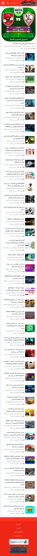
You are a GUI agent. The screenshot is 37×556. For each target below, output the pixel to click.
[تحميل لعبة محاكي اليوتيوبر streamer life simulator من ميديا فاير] (18, 377)
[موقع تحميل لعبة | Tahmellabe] (28, 3)
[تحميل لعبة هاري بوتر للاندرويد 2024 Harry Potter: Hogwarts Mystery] (18, 341)
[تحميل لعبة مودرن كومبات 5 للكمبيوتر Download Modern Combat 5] (18, 365)
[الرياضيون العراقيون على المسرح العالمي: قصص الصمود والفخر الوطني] (18, 199)
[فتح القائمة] (3, 3)
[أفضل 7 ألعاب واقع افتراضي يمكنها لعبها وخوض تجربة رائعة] (18, 57)
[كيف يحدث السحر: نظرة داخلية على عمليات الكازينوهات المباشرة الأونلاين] (18, 232)
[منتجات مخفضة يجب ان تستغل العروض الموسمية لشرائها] (18, 268)
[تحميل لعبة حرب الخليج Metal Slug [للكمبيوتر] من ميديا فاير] (18, 303)
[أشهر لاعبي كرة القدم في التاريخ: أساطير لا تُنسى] (18, 211)
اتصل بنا (18, 528)
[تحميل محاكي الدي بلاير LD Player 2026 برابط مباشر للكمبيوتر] (18, 90)
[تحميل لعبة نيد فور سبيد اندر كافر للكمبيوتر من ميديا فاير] (18, 389)
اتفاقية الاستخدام (19, 532)
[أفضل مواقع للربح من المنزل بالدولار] (18, 79)
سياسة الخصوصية (18, 536)
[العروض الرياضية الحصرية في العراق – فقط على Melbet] (18, 163)
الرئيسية (18, 524)
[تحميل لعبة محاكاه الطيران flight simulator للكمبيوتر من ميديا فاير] (18, 424)
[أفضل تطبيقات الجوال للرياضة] (18, 257)
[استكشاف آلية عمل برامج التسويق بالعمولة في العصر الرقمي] (18, 116)
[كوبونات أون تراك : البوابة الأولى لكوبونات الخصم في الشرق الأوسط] (18, 291)
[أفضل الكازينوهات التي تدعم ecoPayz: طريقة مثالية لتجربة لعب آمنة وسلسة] (18, 245)
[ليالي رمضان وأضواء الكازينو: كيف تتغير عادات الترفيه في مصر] (18, 140)
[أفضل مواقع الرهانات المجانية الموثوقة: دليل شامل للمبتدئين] (18, 280)
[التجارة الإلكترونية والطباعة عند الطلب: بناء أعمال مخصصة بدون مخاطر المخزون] (18, 103)
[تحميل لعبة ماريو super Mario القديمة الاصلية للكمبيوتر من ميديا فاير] (18, 436)
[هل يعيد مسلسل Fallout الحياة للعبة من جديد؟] (18, 69)
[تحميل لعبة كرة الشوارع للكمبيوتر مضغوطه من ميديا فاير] (18, 448)
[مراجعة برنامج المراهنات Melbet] (18, 221)
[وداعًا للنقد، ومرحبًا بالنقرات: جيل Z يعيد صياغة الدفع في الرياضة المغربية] (18, 152)
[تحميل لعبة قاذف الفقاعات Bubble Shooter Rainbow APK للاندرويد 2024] (18, 485)
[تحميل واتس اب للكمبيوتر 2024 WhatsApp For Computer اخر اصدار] (18, 328)
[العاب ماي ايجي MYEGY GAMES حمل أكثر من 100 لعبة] (18, 315)
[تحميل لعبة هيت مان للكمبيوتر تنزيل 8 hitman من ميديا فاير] (18, 353)
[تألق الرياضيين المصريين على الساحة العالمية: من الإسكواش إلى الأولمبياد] (18, 175)
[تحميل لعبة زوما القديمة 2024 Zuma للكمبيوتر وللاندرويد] (18, 510)
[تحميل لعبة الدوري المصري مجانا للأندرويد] (18, 29)
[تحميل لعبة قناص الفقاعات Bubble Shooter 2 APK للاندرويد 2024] (18, 460)
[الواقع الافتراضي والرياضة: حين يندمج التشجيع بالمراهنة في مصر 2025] (18, 187)
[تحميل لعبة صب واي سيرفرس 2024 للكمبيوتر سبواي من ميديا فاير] (18, 498)
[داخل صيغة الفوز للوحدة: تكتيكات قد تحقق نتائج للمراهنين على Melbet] (18, 128)
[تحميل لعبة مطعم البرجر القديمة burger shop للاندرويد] (18, 401)
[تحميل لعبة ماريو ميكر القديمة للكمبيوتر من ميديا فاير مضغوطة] (18, 412)
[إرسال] (8, 3)
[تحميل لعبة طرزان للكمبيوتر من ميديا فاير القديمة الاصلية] (18, 472)
